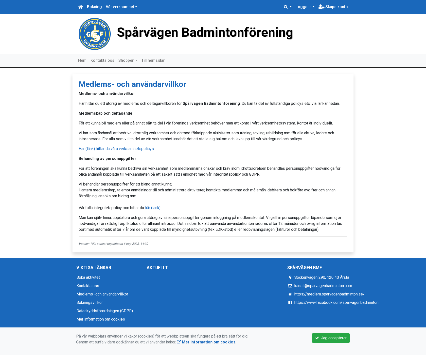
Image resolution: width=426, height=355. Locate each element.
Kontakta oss (102, 60)
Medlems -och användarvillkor (102, 294)
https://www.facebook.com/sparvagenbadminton (336, 302)
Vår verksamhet (120, 6)
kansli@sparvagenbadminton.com (323, 285)
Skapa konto (336, 6)
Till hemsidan (153, 60)
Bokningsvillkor (89, 302)
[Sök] (288, 7)
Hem (82, 60)
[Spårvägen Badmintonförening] (95, 33)
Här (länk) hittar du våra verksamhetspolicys (116, 148)
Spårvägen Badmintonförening (205, 32)
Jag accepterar (333, 338)
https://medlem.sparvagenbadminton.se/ (329, 294)
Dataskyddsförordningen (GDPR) (104, 311)
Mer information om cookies (100, 319)
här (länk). (153, 207)
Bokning (94, 6)
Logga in (304, 6)
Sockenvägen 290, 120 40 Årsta (321, 277)
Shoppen (126, 60)
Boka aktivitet (88, 277)
